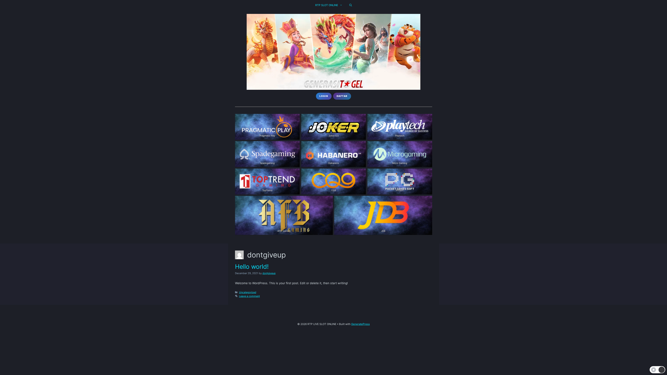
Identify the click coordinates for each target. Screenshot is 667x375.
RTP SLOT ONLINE (326, 5)
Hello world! (252, 266)
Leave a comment (249, 296)
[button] (657, 369)
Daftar (342, 96)
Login (323, 96)
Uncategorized (247, 292)
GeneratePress (360, 324)
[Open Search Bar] (350, 5)
